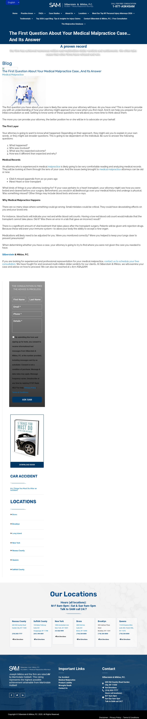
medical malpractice (110, 169)
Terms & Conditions (20, 392)
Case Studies (54, 13)
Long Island (17, 533)
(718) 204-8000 (81, 634)
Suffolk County (18, 569)
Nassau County (18, 551)
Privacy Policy (30, 388)
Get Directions (40, 639)
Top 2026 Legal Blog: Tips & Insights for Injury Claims (58, 19)
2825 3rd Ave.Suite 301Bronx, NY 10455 (81, 628)
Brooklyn (16, 524)
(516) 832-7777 (17, 634)
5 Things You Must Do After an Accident (23, 489)
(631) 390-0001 (39, 634)
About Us (69, 13)
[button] (28, 13)
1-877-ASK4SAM (124, 6)
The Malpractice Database (72, 24)
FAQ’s (41, 13)
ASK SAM (27, 399)
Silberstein (8, 254)
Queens (15, 560)
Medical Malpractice (13, 74)
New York (16, 543)
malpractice (54, 166)
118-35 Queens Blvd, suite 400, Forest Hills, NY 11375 (126, 628)
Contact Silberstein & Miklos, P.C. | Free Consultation (105, 19)
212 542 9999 (59, 631)
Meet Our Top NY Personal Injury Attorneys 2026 (112, 13)
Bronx (14, 515)
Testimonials (25, 19)
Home (15, 13)
